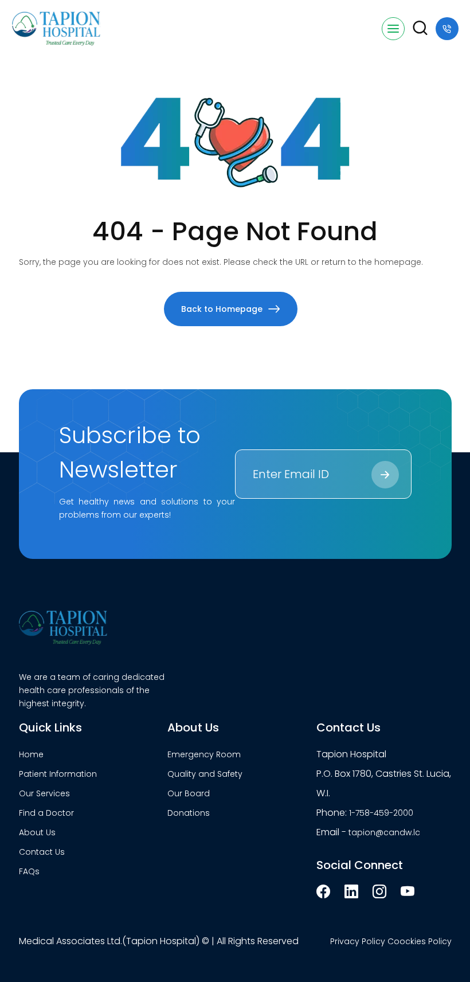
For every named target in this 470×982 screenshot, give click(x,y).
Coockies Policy (419, 941)
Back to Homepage (222, 309)
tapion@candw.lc (384, 832)
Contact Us (42, 852)
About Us (37, 832)
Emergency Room (204, 754)
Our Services (44, 793)
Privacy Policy (357, 941)
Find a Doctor (46, 813)
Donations (188, 813)
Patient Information (58, 774)
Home (31, 754)
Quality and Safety (204, 774)
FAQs (29, 871)
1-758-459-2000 (381, 813)
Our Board (188, 793)
